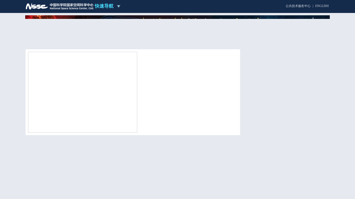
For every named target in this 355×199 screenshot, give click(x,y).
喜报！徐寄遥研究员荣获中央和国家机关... (173, 122)
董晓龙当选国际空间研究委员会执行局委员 (174, 102)
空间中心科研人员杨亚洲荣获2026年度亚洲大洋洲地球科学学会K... (216, 161)
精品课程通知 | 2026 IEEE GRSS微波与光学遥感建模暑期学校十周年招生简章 (286, 185)
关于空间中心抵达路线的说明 (279, 162)
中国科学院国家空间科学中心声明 (282, 156)
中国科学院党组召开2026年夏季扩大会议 (172, 109)
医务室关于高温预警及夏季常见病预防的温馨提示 (285, 172)
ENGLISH (322, 6)
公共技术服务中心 (298, 6)
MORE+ (229, 129)
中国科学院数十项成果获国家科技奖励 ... (172, 116)
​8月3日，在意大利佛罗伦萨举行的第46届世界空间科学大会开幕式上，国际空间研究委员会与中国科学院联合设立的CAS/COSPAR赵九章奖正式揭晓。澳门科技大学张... (188, 85)
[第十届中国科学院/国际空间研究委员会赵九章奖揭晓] (82, 92)
